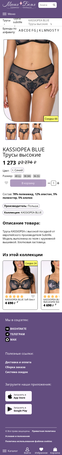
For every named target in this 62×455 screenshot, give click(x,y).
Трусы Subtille (17, 20)
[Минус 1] (49, 183)
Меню (11, 14)
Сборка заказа (15, 367)
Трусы (6, 20)
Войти (27, 452)
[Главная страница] (19, 5)
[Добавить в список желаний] (5, 183)
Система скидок (16, 372)
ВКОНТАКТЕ (18, 329)
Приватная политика (44, 431)
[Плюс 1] (58, 183)
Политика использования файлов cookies (28, 441)
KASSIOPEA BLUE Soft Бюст (20, 299)
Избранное (41, 452)
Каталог (13, 451)
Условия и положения (17, 436)
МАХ (13, 339)
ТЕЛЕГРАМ (17, 334)
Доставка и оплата (18, 362)
